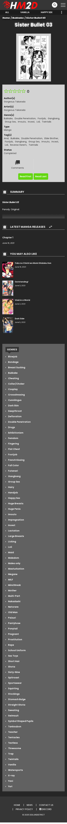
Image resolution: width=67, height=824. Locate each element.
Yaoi (10, 780)
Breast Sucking (16, 367)
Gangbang (53, 118)
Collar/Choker (16, 383)
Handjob (13, 492)
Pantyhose (14, 623)
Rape (11, 644)
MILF (10, 579)
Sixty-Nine (14, 672)
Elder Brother (51, 138)
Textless (13, 742)
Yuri (10, 786)
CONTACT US (46, 805)
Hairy (11, 487)
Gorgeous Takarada (14, 101)
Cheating (13, 378)
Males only (14, 563)
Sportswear (15, 683)
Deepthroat (15, 411)
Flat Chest (14, 449)
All (7, 12)
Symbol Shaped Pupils (20, 721)
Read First (25, 176)
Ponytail (13, 628)
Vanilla (24, 12)
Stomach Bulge (17, 699)
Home (6, 17)
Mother (12, 590)
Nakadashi (14, 601)
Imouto (22, 121)
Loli (38, 121)
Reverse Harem (18, 144)
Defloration (15, 416)
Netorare (13, 606)
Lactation (13, 530)
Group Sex (10, 121)
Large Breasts (16, 536)
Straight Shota (16, 704)
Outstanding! (21, 281)
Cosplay (13, 389)
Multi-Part (14, 596)
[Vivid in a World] (7, 306)
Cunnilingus (15, 400)
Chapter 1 (7, 237)
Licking (12, 541)
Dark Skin (13, 405)
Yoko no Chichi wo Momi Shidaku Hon (33, 263)
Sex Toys (13, 655)
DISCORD (46, 809)
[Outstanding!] (7, 288)
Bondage (13, 362)
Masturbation (16, 568)
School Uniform (17, 650)
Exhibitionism (15, 432)
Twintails (46, 121)
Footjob (42, 118)
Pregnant (13, 634)
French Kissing (16, 460)
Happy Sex (47, 12)
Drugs (11, 427)
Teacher (13, 732)
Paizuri (12, 617)
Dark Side (19, 318)
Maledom (13, 557)
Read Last (41, 176)
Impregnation (16, 519)
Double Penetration (25, 118)
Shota (11, 666)
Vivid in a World (22, 300)
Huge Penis (14, 508)
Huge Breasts (15, 503)
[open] (63, 5)
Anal (6, 138)
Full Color (13, 465)
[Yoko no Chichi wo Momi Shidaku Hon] (7, 269)
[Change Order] (50, 226)
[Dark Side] (7, 324)
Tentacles (14, 737)
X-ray (11, 775)
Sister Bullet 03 (35, 17)
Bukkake (18, 17)
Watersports (15, 770)
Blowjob (12, 356)
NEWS (30, 805)
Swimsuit (13, 715)
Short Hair (14, 661)
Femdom (13, 438)
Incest (31, 121)
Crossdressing (16, 394)
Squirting (13, 688)
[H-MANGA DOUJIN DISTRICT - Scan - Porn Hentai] (20, 4)
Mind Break (14, 585)
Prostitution (15, 639)
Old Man (13, 612)
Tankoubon (14, 726)
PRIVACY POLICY (24, 809)
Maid (11, 552)
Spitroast (13, 677)
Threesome (14, 748)
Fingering (13, 443)
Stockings (14, 693)
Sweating (13, 710)
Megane (12, 574)
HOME (17, 805)
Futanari (13, 470)
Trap (11, 753)
